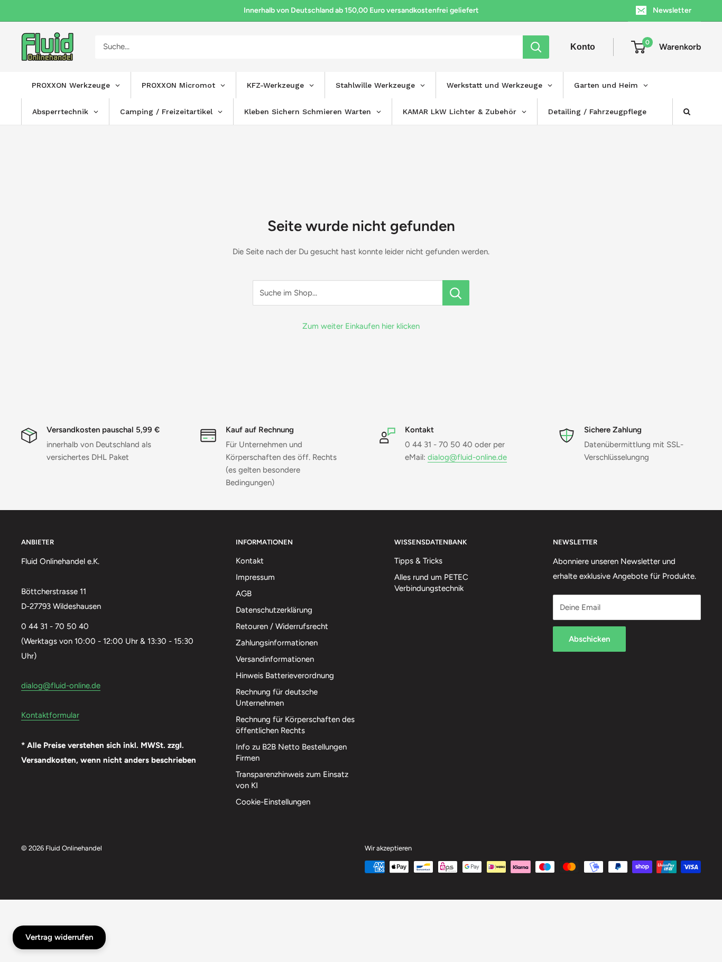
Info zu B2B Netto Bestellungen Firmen (291, 752)
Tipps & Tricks (418, 561)
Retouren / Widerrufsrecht (282, 626)
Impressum (255, 577)
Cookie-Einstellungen (273, 802)
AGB (244, 593)
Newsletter (672, 10)
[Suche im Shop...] (455, 293)
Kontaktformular (50, 715)
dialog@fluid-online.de (467, 457)
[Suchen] (536, 47)
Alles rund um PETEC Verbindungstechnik (431, 582)
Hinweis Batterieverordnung (285, 675)
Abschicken (589, 639)
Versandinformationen (275, 659)
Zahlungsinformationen (277, 643)
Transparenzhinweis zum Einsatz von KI (292, 780)
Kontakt (250, 561)
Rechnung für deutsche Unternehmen (277, 697)
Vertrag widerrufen (59, 937)
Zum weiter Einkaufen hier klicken (361, 326)
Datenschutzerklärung (274, 610)
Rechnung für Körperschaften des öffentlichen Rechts (295, 725)
